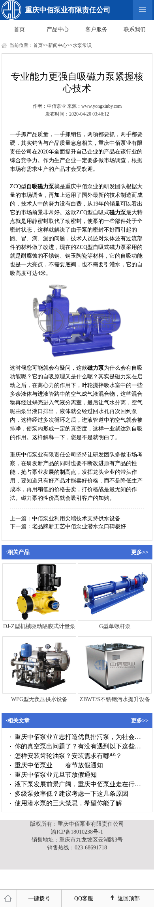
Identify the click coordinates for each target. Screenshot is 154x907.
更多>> (139, 552)
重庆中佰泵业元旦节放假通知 (56, 774)
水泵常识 (82, 45)
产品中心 (58, 29)
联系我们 (135, 29)
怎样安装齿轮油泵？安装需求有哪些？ (68, 755)
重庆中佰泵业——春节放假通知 (59, 765)
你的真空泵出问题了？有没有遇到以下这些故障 (79, 746)
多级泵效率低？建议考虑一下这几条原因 (71, 793)
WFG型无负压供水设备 (39, 699)
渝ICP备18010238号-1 (77, 832)
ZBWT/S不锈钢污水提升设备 (115, 699)
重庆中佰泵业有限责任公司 (68, 10)
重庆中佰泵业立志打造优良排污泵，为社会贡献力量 (79, 736)
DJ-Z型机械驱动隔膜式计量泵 (39, 626)
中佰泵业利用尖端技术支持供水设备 (76, 519)
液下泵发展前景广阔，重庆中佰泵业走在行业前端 (79, 784)
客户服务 (96, 29)
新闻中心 (57, 45)
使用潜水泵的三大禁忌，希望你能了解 (68, 803)
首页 (19, 29)
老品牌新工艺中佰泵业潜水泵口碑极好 (79, 526)
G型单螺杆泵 (115, 626)
